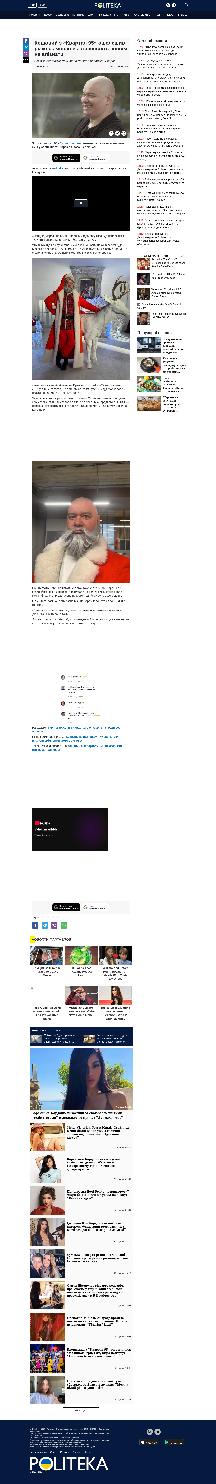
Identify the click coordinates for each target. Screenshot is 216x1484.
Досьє (48, 14)
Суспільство (142, 14)
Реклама (76, 1452)
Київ (126, 14)
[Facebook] (26, 41)
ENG (170, 14)
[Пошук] (187, 5)
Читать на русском (119, 66)
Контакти (89, 1452)
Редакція (64, 1452)
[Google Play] (173, 1442)
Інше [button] (181, 14)
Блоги (91, 14)
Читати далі (81, 1410)
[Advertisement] (81, 435)
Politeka (57, 168)
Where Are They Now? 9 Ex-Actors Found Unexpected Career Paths (167, 293)
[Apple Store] (149, 1442)
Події (157, 14)
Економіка (62, 14)
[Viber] (26, 53)
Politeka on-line (109, 14)
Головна (34, 14)
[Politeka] (108, 5)
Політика (78, 14)
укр (32, 5)
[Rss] (168, 5)
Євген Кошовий (71, 143)
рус (42, 5)
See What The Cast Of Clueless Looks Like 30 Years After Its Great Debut (168, 263)
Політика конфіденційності (43, 1452)
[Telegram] (174, 5)
